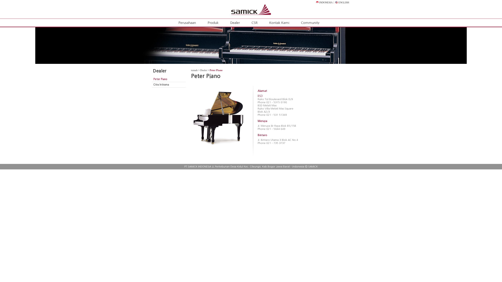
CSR (254, 22)
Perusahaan (187, 22)
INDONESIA (326, 2)
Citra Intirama (161, 84)
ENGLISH (343, 2)
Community (310, 22)
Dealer (235, 22)
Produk (213, 22)
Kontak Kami (279, 22)
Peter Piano (160, 79)
